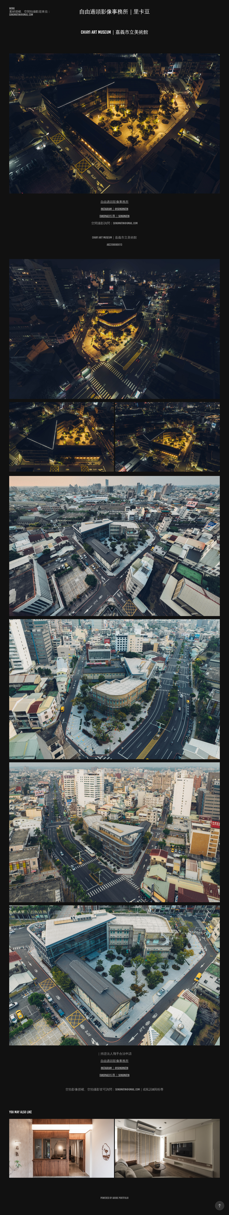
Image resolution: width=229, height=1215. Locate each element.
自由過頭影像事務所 (114, 201)
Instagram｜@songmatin (114, 209)
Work (12, 8)
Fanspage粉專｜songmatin (114, 216)
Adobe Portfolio (120, 1197)
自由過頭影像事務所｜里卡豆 (114, 12)
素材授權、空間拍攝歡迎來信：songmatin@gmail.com (30, 13)
